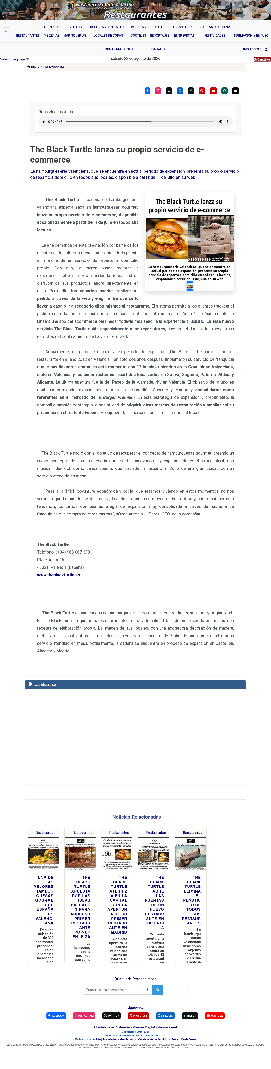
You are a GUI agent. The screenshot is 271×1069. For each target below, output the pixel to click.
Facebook (57, 1015)
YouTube (216, 1015)
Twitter (113, 1015)
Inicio (35, 66)
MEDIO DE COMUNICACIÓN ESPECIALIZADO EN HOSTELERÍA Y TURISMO (36, 1045)
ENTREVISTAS (258, 1045)
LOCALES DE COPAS (139, 1045)
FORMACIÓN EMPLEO (100, 1047)
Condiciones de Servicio (152, 1039)
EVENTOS (70, 1045)
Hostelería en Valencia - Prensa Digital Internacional (135, 1027)
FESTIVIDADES (85, 1047)
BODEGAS (152, 1045)
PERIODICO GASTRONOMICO (122, 1047)
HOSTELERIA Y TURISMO (145, 1047)
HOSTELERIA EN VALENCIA (180, 1047)
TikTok (191, 1015)
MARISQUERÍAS (124, 1045)
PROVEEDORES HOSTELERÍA (168, 1045)
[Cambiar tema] (6, 31)
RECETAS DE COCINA (222, 1045)
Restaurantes (54, 66)
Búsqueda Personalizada (135, 979)
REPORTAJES (207, 1045)
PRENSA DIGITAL (162, 1047)
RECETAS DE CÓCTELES (242, 1045)
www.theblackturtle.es (58, 574)
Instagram (85, 1015)
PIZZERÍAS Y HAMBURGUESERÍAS (103, 1045)
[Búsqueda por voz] (147, 990)
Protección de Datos (183, 1039)
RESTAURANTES (81, 1045)
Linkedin (166, 1015)
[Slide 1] (190, 286)
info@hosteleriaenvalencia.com (115, 1039)
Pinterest (139, 1015)
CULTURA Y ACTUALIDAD (191, 1045)
